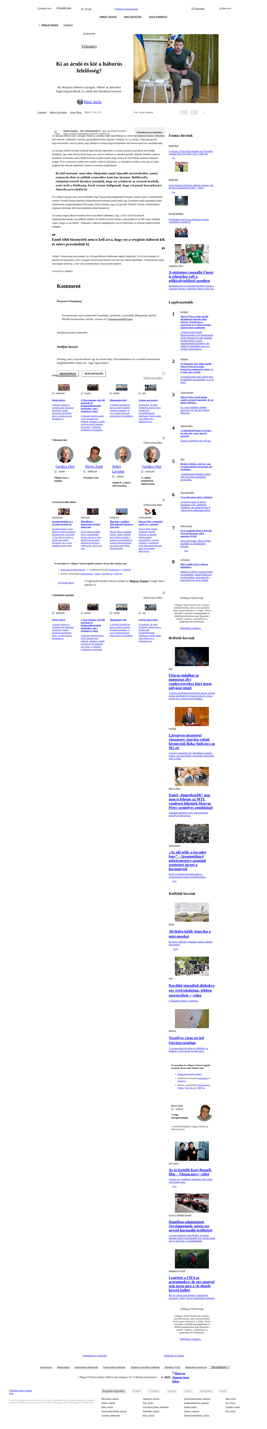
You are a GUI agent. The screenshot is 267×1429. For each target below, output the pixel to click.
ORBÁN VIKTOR (108, 17)
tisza (171, 669)
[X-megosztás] (221, 112)
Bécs (182, 459)
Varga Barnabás (187, 493)
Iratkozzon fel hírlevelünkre (73, 570)
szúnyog (172, 1031)
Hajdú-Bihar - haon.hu (151, 1411)
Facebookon (114, 570)
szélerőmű (179, 1109)
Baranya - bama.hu (108, 1403)
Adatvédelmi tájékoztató (86, 1367)
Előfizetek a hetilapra (190, 628)
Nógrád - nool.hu (190, 1407)
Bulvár (188, 1391)
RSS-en (118, 574)
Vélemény (68, 25)
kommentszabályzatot (120, 319)
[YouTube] (154, 573)
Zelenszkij (42, 112)
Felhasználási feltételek (114, 1367)
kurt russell (173, 1163)
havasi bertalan (176, 213)
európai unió (150, 471)
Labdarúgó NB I (176, 266)
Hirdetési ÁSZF (172, 1367)
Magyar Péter (186, 526)
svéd (171, 978)
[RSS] (161, 573)
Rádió (223, 1391)
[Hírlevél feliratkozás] (161, 564)
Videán (97, 574)
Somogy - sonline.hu (191, 1411)
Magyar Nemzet (49, 25)
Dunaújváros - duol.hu (151, 1399)
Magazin (171, 1391)
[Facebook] (148, 568)
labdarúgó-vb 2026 (177, 1271)
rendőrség (120, 476)
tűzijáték (116, 393)
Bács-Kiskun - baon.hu (110, 1399)
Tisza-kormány (187, 392)
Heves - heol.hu (148, 1415)
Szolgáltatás (206, 1391)
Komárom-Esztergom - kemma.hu (196, 1403)
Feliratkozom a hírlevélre (150, 132)
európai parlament (145, 517)
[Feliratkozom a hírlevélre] (64, 9)
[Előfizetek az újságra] (198, 9)
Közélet (137, 1391)
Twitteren (127, 570)
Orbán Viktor (76, 112)
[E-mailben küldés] (215, 112)
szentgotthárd (174, 845)
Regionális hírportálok (113, 1391)
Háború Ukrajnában (58, 112)
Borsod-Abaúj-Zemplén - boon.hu (114, 1411)
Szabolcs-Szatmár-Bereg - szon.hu (196, 1415)
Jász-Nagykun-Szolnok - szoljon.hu (197, 1399)
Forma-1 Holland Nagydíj (180, 1215)
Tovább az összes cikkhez (153, 442)
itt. (108, 134)
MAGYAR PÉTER (132, 17)
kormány (88, 393)
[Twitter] (161, 568)
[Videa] (148, 573)
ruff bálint (184, 560)
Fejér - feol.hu (148, 1403)
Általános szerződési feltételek (145, 1367)
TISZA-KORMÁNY (158, 17)
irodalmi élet (60, 393)
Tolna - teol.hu (230, 1399)
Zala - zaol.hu (230, 1411)
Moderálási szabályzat (196, 1367)
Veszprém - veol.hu (232, 1407)
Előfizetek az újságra (174, 1355)
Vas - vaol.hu (230, 1403)
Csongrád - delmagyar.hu (111, 1415)
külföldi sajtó (92, 471)
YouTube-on (106, 574)
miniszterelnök (57, 517)
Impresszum (46, 1367)
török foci (173, 179)
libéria (171, 924)
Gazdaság (154, 1391)
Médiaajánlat (63, 1367)
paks (144, 393)
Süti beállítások (219, 1367)
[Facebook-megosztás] (227, 112)
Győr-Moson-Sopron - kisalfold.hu (156, 1407)
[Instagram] (154, 568)
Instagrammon (86, 574)
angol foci (173, 145)
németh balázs (186, 426)
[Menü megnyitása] (225, 9)
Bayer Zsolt (177, 1105)
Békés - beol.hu (107, 1407)
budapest (184, 359)
